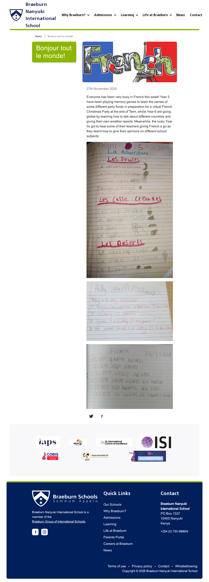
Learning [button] (128, 15)
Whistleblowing (186, 566)
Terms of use (117, 566)
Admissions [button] (103, 15)
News (180, 15)
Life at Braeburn (115, 530)
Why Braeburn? (114, 511)
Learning (109, 524)
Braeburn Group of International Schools (58, 521)
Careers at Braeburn (118, 543)
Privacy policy (142, 566)
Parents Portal (113, 537)
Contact (196, 15)
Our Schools (112, 504)
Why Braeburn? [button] (74, 15)
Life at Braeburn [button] (156, 15)
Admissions (111, 517)
